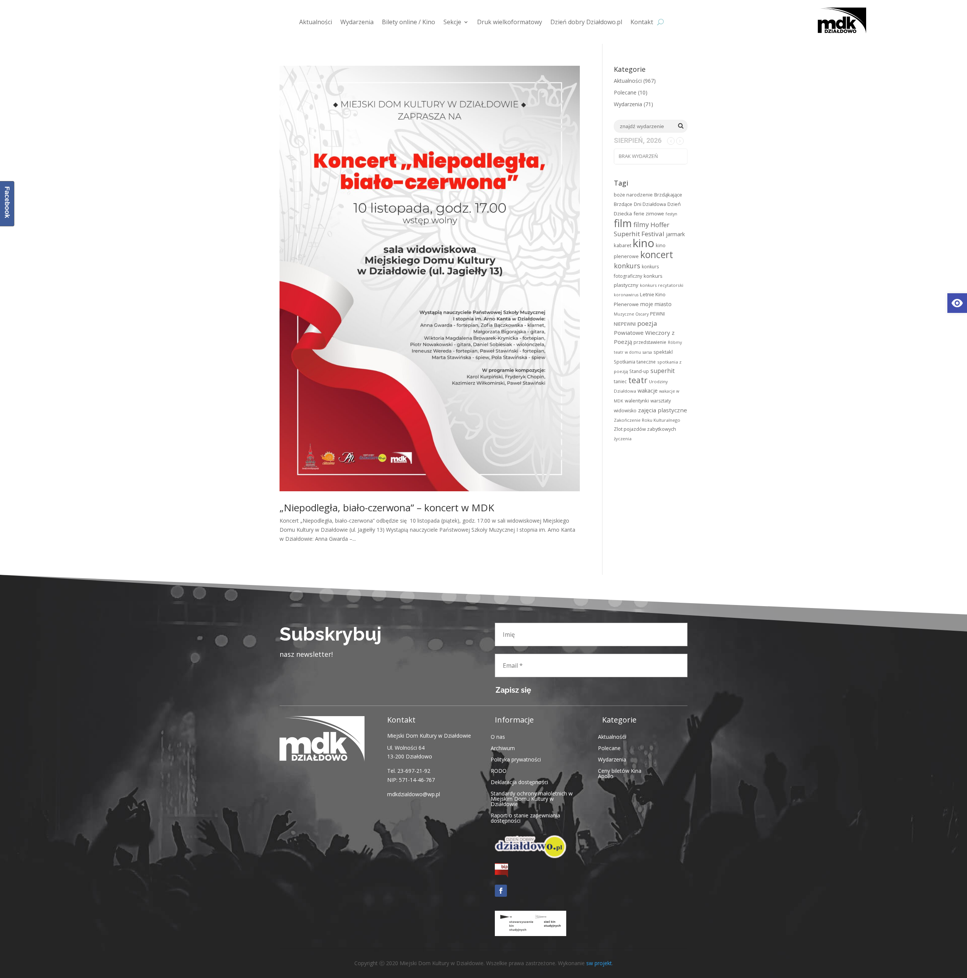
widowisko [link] (625, 410)
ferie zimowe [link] (648, 213)
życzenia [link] (623, 438)
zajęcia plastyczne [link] (662, 410)
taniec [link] (620, 381)
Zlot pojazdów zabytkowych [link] (645, 429)
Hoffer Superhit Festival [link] (641, 229)
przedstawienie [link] (649, 342)
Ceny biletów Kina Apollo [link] (619, 773)
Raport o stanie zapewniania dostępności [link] (525, 817)
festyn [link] (671, 214)
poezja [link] (647, 323)
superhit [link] (662, 371)
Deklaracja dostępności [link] (519, 781)
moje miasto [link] (656, 304)
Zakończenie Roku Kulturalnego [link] (647, 420)
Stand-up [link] (639, 371)
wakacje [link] (648, 390)
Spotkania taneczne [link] (635, 362)
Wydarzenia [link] (357, 22)
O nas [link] (498, 736)
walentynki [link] (637, 400)
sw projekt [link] (599, 963)
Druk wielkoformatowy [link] (509, 22)
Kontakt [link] (641, 22)
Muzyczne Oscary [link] (631, 314)
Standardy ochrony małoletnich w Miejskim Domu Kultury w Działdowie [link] (532, 798)
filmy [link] (641, 224)
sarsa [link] (647, 352)
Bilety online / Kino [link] (408, 22)
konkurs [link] (627, 265)
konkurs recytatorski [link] (661, 285)
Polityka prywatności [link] (516, 759)
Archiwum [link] (503, 747)
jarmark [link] (675, 234)
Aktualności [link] (315, 22)
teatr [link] (637, 379)
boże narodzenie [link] (633, 194)
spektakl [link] (663, 351)
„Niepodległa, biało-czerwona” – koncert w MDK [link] (387, 507)
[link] (957, 303)
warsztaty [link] (660, 401)
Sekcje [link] (452, 22)
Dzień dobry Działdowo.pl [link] (586, 22)
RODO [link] (499, 770)
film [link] (623, 223)
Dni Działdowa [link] (650, 204)
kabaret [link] (622, 245)
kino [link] (643, 243)
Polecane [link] (625, 92)
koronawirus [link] (626, 294)
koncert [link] (656, 254)
